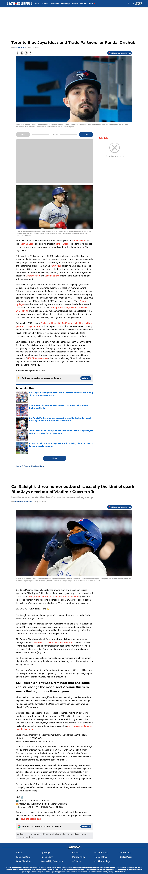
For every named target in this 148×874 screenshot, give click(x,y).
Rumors (45, 3)
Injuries (83, 3)
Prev (23, 134)
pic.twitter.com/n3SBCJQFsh (29, 738)
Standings (65, 3)
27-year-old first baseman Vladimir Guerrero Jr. (54, 642)
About (19, 852)
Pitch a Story (47, 857)
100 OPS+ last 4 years (38, 358)
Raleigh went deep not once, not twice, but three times (53, 596)
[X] (133, 3)
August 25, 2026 (37, 618)
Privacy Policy (78, 857)
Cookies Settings (102, 861)
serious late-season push (30, 819)
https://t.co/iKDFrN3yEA (30, 804)
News (37, 3)
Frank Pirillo (20, 47)
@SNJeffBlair (30, 787)
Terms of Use (100, 857)
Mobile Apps (125, 852)
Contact (76, 852)
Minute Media (17, 867)
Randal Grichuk (79, 240)
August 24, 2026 (45, 741)
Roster (75, 3)
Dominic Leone (28, 244)
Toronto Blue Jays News (34, 466)
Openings (45, 852)
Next (86, 134)
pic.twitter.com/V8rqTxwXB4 (55, 804)
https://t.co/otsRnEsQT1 (30, 800)
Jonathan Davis (52, 275)
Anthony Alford (33, 275)
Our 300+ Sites (101, 852)
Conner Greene (62, 244)
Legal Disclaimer (24, 861)
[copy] (30, 53)
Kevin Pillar (56, 266)
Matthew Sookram (23, 501)
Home (18, 466)
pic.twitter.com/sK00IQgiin (77, 615)
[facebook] (128, 3)
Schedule (55, 3)
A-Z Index (76, 861)
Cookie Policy (125, 857)
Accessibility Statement (52, 861)
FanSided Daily (23, 857)
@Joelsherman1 (30, 735)
